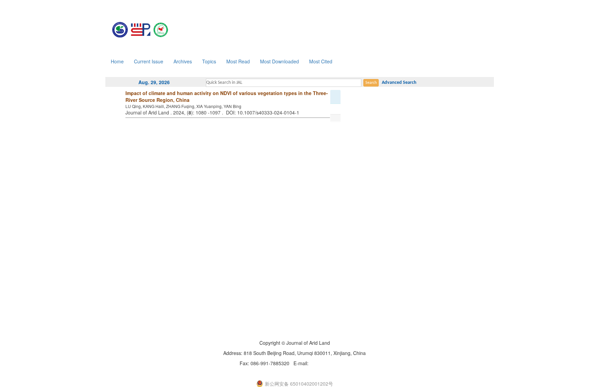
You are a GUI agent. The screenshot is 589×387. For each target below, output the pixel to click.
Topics (209, 61)
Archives (182, 61)
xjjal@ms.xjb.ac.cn (330, 363)
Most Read (238, 61)
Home (117, 61)
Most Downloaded (279, 61)
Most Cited (320, 61)
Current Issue (148, 61)
